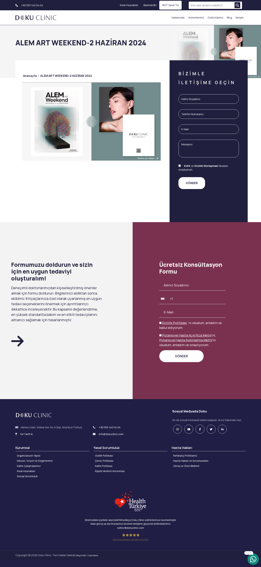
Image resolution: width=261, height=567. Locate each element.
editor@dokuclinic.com (130, 527)
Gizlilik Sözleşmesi (206, 166)
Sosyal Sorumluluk (27, 476)
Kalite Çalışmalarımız (29, 466)
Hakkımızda (177, 17)
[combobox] (163, 298)
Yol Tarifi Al (26, 434)
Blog (229, 17)
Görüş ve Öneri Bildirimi (186, 466)
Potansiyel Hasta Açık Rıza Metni (186, 335)
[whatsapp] (253, 559)
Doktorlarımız (215, 17)
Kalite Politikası (103, 466)
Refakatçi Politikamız (185, 455)
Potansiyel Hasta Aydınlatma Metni (185, 340)
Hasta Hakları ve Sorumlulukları (190, 460)
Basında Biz (150, 5)
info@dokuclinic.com (110, 434)
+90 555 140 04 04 (32, 5)
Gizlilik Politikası (174, 323)
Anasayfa (30, 76)
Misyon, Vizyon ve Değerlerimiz (35, 460)
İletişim (240, 17)
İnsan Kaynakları (129, 5)
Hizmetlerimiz (196, 17)
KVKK (187, 166)
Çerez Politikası (104, 460)
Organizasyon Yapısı (28, 455)
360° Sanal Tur (170, 5)
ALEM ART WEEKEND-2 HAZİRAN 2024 (66, 76)
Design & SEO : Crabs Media (87, 555)
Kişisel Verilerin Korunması (110, 471)
